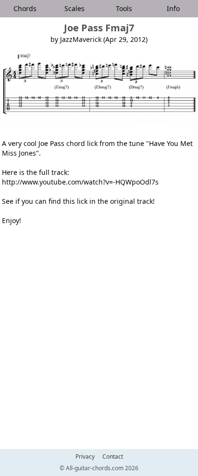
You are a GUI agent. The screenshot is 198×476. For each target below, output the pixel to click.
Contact (112, 457)
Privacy (85, 457)
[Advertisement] (99, 340)
